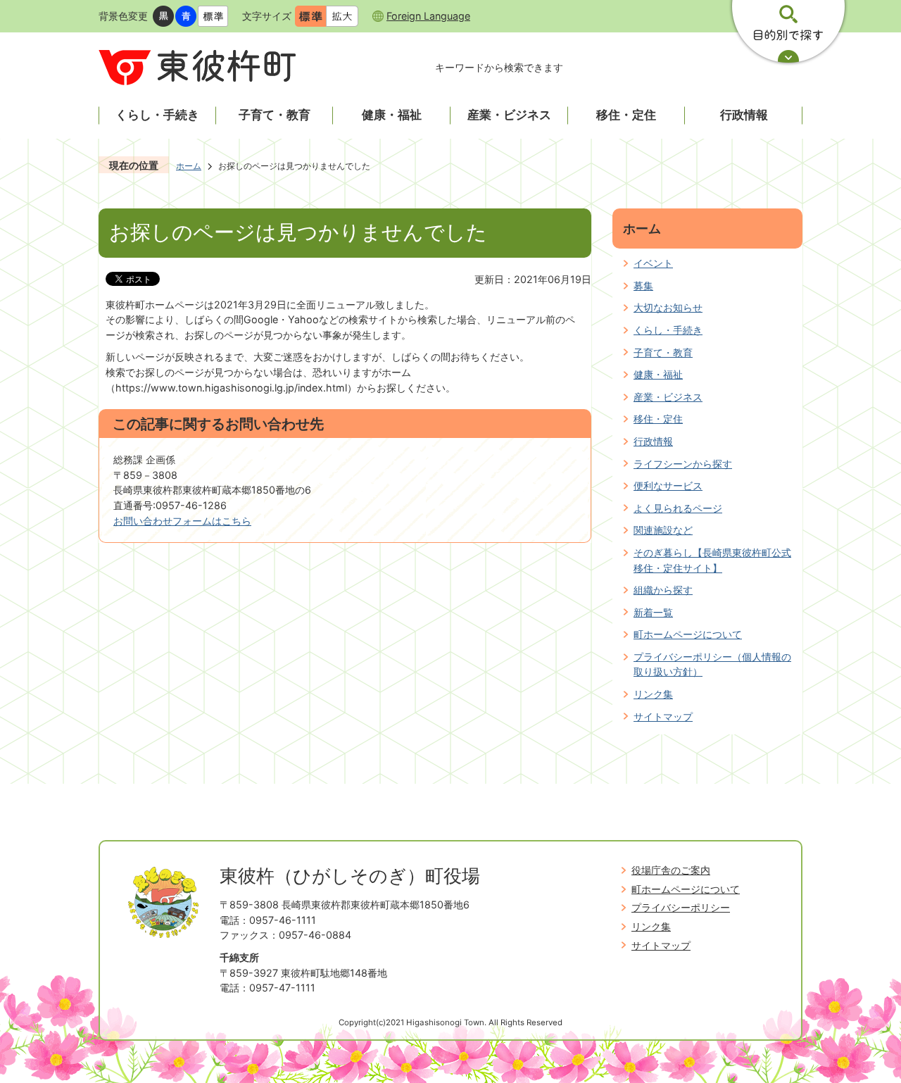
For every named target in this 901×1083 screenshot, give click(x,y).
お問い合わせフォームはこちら (182, 521)
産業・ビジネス (668, 397)
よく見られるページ (678, 508)
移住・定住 (658, 419)
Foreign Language (428, 16)
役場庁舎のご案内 (670, 870)
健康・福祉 (658, 374)
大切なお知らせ (668, 307)
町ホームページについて (688, 634)
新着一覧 (653, 612)
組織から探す (663, 590)
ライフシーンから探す (683, 464)
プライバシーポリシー (680, 907)
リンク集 (653, 694)
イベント (653, 263)
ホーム (188, 166)
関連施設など (663, 530)
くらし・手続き (668, 330)
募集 (643, 286)
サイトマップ (663, 716)
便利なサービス (668, 486)
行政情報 (653, 441)
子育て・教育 (663, 352)
